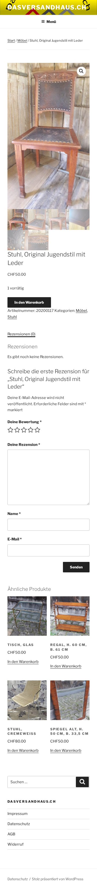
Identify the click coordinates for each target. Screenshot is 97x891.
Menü (51, 21)
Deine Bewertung (24, 422)
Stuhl (12, 317)
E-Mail (14, 539)
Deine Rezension (23, 444)
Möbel (22, 40)
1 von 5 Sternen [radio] (10, 430)
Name (14, 513)
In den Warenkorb (29, 302)
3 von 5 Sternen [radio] (24, 430)
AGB (11, 834)
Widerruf (15, 844)
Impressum (17, 813)
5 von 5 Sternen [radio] (37, 430)
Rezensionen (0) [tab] (21, 334)
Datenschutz (18, 824)
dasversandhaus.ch (47, 7)
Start (11, 40)
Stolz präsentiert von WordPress (57, 879)
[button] (81, 71)
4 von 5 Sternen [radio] (31, 430)
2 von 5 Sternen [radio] (17, 430)
